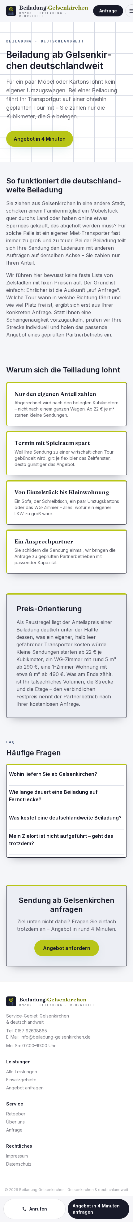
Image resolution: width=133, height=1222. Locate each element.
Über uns (15, 1121)
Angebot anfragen (25, 1087)
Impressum (17, 1155)
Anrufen (38, 1208)
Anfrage (108, 10)
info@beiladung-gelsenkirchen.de (56, 1037)
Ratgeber (15, 1113)
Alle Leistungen (21, 1071)
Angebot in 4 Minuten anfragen (96, 1209)
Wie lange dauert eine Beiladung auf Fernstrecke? (53, 795)
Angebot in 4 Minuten (40, 139)
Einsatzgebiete (21, 1079)
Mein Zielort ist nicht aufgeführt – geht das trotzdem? (61, 839)
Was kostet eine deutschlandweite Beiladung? (65, 818)
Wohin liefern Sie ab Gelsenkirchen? (53, 774)
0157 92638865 (31, 1030)
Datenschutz (19, 1164)
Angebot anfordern (66, 948)
